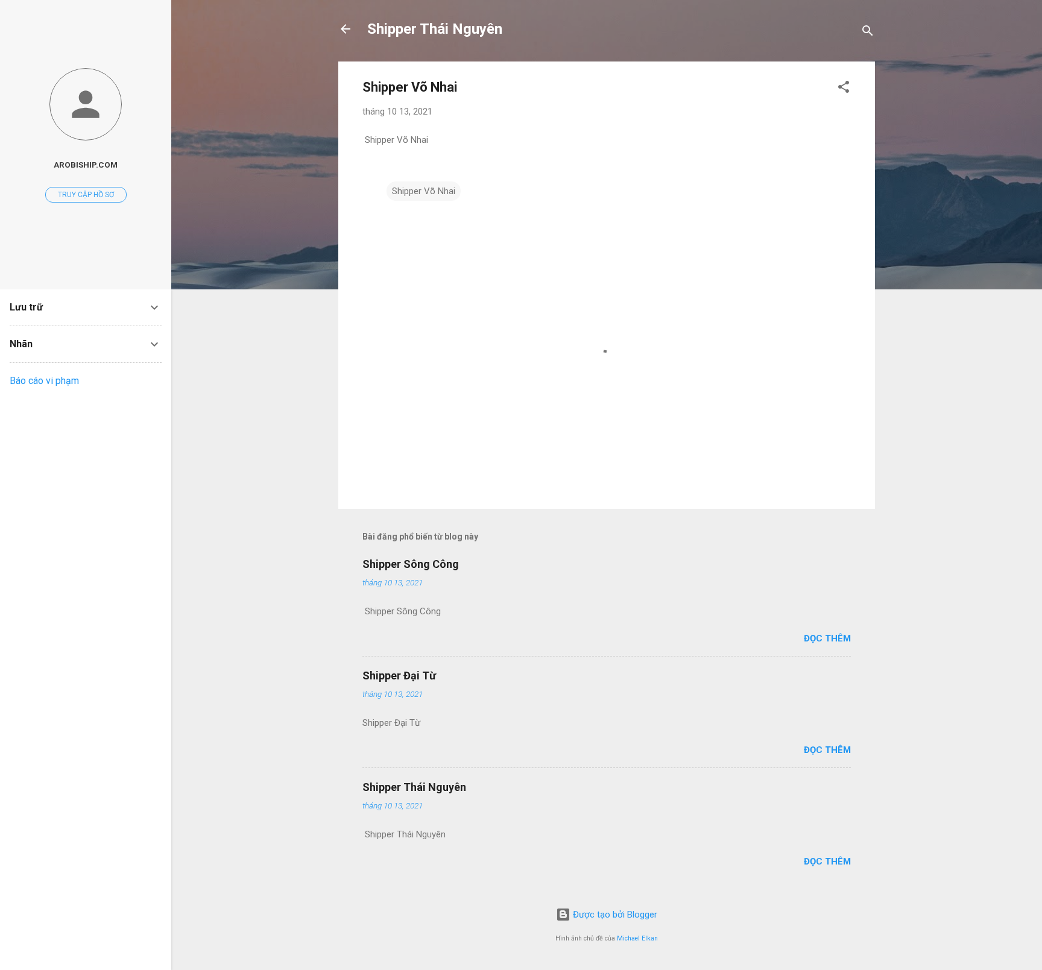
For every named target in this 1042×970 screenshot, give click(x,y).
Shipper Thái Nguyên (434, 28)
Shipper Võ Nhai (423, 191)
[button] (843, 89)
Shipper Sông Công (410, 564)
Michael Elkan (637, 938)
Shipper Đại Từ (399, 675)
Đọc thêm (827, 638)
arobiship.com (86, 164)
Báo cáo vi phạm (44, 380)
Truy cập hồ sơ (86, 195)
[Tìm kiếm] (867, 32)
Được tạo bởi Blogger (613, 914)
